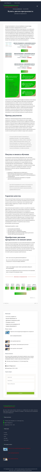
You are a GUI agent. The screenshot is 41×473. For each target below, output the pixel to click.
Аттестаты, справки (10, 316)
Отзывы (5, 432)
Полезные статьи (9, 322)
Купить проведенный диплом (15, 335)
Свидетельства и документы (12, 324)
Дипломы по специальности (20, 13)
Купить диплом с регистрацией (16, 348)
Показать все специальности (21, 293)
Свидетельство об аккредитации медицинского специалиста (22, 331)
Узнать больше (7, 288)
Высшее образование (10, 318)
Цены (5, 436)
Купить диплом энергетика (15, 341)
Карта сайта (6, 440)
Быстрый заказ (24, 50)
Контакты (5, 434)
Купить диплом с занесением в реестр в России (19, 344)
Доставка (5, 438)
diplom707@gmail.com (11, 365)
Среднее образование (10, 326)
